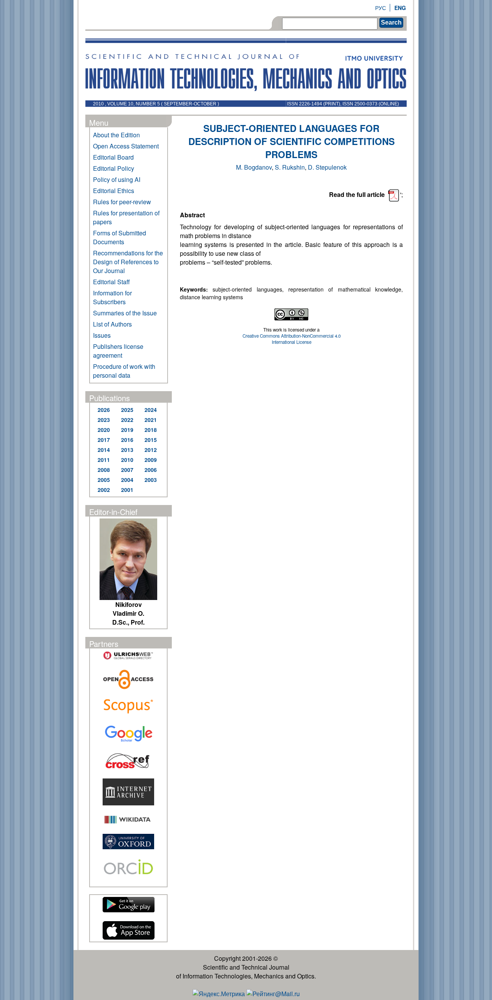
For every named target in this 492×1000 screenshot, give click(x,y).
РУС (380, 8)
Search (391, 22)
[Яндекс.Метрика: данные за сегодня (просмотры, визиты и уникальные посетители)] (219, 993)
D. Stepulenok (327, 167)
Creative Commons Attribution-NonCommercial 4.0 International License (292, 339)
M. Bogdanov (254, 167)
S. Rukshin (290, 167)
